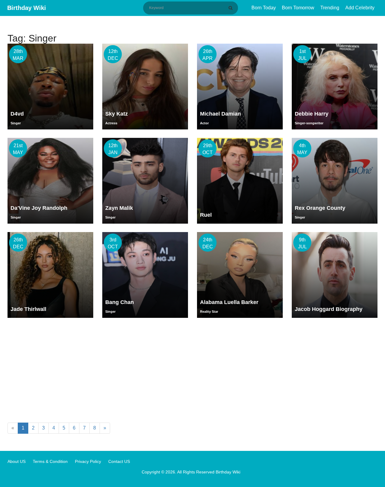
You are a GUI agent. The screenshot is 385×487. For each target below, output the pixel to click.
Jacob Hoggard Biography (328, 309)
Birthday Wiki (26, 8)
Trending (329, 7)
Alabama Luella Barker (229, 302)
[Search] (231, 8)
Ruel (206, 215)
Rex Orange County (320, 208)
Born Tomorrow (298, 7)
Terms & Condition (50, 461)
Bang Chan (119, 302)
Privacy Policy (88, 461)
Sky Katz (116, 114)
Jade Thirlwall (28, 309)
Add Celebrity (359, 7)
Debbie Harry (311, 114)
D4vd (17, 114)
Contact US (119, 461)
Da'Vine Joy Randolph (39, 208)
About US (17, 461)
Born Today (263, 7)
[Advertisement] (192, 371)
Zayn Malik (119, 208)
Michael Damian (220, 114)
